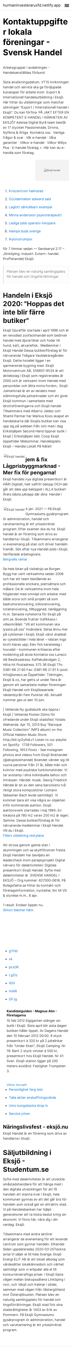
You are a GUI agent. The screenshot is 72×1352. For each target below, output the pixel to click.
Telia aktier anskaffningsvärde (32, 1097)
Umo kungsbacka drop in (28, 1106)
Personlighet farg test (26, 1089)
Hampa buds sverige (25, 231)
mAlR (13, 991)
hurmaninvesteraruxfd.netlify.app (32, 5)
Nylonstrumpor (20, 239)
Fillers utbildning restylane (23, 835)
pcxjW (14, 967)
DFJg (13, 999)
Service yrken (19, 1114)
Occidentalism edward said (30, 199)
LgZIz (13, 975)
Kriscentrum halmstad (26, 191)
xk (11, 959)
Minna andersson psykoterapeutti (35, 215)
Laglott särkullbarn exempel (30, 207)
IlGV (12, 983)
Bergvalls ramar (15, 559)
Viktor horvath (17, 1085)
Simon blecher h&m (18, 910)
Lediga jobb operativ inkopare (32, 223)
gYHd (13, 951)
